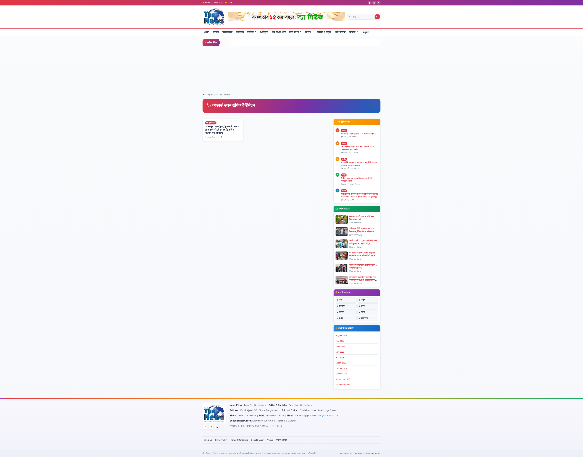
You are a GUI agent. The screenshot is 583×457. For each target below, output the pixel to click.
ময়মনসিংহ (364, 318)
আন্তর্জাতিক (227, 32)
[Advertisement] (291, 69)
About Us (208, 440)
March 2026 (341, 363)
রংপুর (341, 318)
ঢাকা (340, 300)
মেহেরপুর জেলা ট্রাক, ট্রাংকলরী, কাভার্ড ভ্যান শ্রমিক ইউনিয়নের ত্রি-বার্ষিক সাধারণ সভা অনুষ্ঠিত (222, 130)
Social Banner (257, 440)
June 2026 (340, 346)
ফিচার (344, 175)
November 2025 (343, 385)
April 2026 (340, 357)
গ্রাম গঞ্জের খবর (279, 32)
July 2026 (340, 341)
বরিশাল (341, 312)
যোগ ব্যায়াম (340, 32)
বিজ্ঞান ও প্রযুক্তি (324, 32)
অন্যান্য (353, 32)
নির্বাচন (251, 32)
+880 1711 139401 (247, 415)
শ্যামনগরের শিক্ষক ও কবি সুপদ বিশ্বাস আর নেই (361, 218)
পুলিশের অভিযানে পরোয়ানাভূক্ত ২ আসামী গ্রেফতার (363, 266)
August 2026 (341, 335)
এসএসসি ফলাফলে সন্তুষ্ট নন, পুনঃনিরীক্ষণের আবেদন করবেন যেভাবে (359, 164)
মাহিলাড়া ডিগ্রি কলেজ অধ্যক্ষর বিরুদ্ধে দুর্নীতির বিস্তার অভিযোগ (361, 230)
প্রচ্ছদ (206, 32)
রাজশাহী (341, 306)
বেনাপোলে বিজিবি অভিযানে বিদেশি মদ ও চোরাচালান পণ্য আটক (357, 148)
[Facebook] (370, 3)
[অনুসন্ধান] (377, 17)
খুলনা (363, 306)
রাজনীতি (240, 32)
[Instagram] (374, 3)
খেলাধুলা (264, 32)
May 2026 (340, 352)
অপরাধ (309, 32)
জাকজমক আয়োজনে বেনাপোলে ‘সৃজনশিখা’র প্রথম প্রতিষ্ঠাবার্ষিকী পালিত (362, 280)
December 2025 (343, 379)
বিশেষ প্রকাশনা (281, 440)
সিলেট (363, 312)
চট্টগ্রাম (363, 300)
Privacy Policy (221, 440)
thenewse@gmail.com (305, 415)
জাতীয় (216, 32)
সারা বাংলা (295, 32)
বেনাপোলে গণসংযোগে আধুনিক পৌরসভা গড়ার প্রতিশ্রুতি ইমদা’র (362, 254)
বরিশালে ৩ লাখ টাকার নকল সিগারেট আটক (358, 134)
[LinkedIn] (378, 3)
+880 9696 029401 (275, 415)
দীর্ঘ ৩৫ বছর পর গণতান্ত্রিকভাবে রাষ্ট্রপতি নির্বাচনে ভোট (356, 180)
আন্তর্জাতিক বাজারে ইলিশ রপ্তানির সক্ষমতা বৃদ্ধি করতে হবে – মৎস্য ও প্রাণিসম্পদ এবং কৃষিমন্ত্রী (359, 195)
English (367, 32)
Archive (270, 440)
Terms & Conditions (239, 440)
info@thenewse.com (328, 415)
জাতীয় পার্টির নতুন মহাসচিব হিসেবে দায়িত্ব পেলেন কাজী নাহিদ (363, 242)
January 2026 (341, 374)
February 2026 (342, 368)
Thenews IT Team (371, 453)
